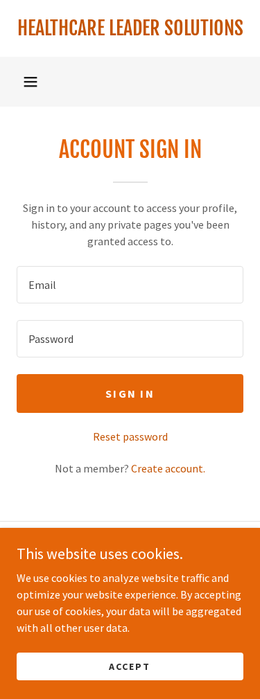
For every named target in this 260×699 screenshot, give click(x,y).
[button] (30, 82)
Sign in (130, 393)
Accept (129, 666)
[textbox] (130, 284)
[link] (130, 28)
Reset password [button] (130, 436)
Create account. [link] (168, 468)
